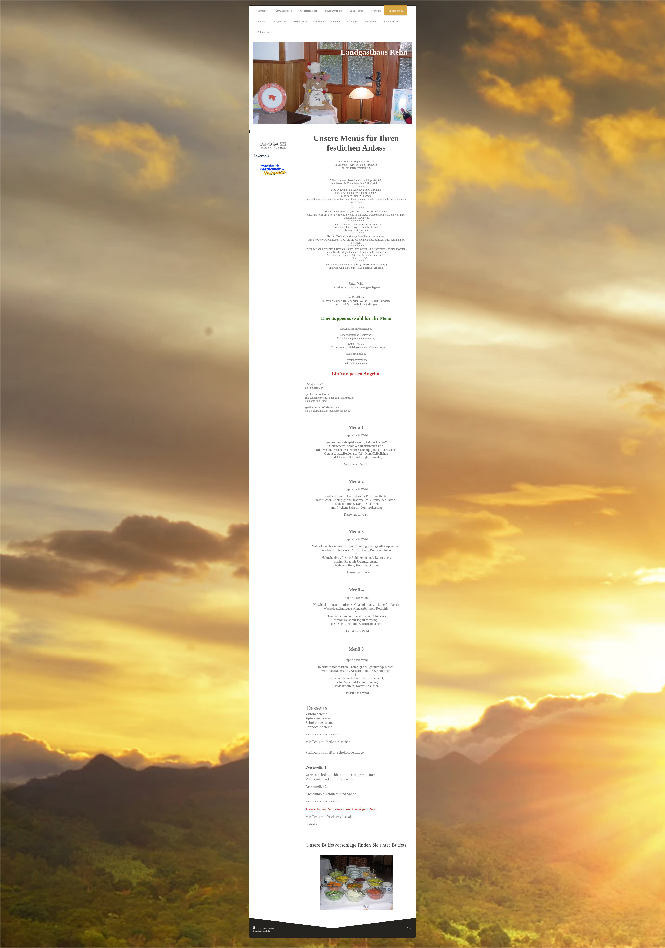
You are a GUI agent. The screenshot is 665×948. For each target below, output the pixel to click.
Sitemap (272, 928)
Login (409, 928)
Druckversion (262, 928)
